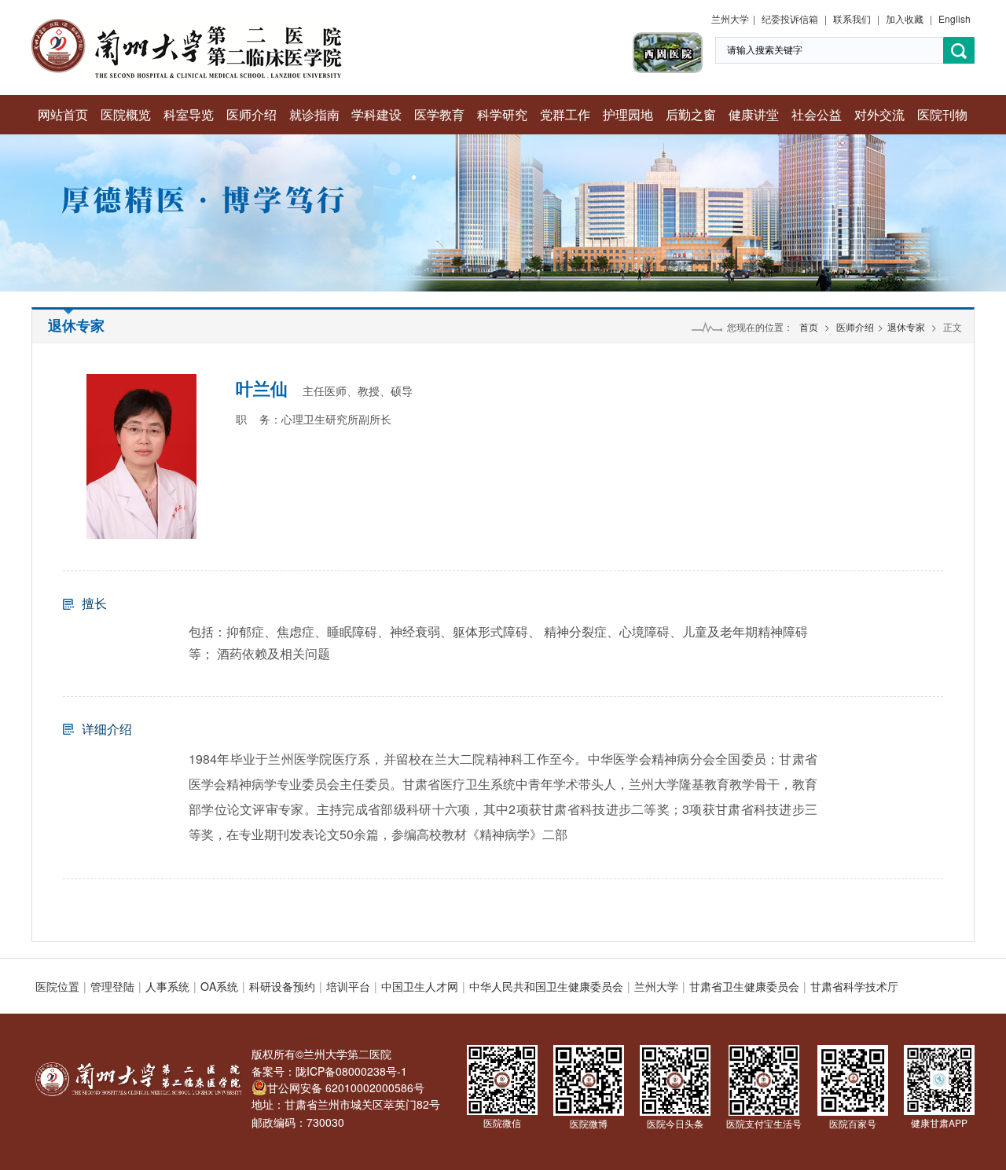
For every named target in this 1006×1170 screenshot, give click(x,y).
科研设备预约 (282, 986)
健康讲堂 (754, 114)
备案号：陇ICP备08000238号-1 (329, 1071)
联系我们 (852, 18)
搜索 (959, 50)
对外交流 (879, 114)
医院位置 (57, 986)
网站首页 (63, 114)
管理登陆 (112, 986)
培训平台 (348, 986)
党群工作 (565, 114)
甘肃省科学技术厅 (854, 986)
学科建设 (376, 114)
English (954, 18)
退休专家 (906, 326)
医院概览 (126, 114)
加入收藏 (904, 18)
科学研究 (502, 114)
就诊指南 (314, 114)
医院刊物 (942, 114)
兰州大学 (730, 18)
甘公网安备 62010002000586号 (345, 1087)
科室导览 (188, 114)
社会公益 (816, 114)
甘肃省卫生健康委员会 (744, 986)
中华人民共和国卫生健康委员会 (546, 986)
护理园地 (628, 114)
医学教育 (439, 114)
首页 (808, 326)
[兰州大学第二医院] (186, 23)
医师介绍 (251, 114)
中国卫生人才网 (419, 986)
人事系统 (167, 986)
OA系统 (219, 986)
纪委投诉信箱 (790, 18)
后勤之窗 (691, 114)
